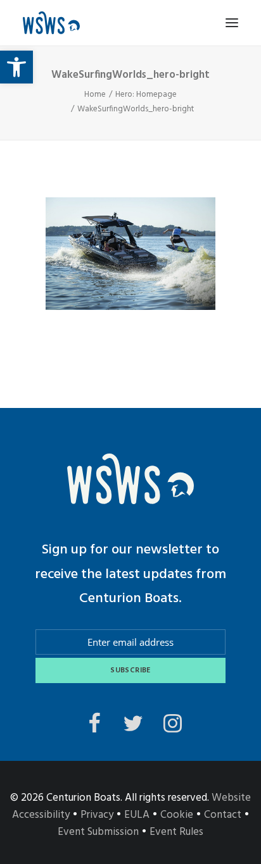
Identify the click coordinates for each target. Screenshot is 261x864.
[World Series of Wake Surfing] (51, 22)
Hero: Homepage (146, 94)
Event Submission (98, 832)
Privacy (96, 815)
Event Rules (176, 832)
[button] (16, 67)
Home (95, 94)
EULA (137, 815)
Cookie (176, 815)
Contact (222, 815)
